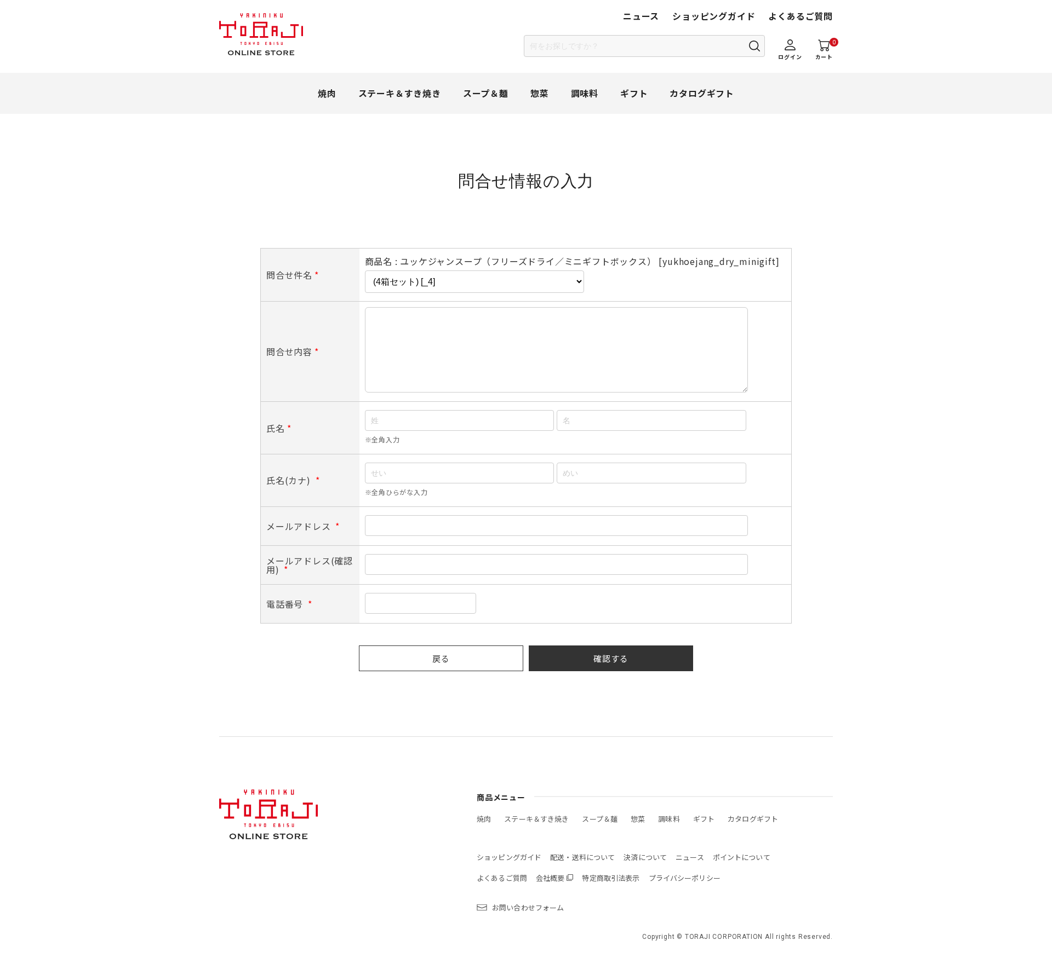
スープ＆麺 (485, 93)
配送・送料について (582, 857)
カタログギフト (702, 93)
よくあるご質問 (800, 15)
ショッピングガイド (713, 15)
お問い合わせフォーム (528, 907)
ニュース (641, 15)
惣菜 (539, 93)
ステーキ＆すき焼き (399, 93)
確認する (610, 658)
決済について (645, 857)
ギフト (634, 93)
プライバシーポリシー (685, 878)
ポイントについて (741, 857)
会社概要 (550, 878)
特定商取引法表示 (610, 878)
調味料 (584, 93)
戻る (441, 658)
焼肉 (327, 93)
